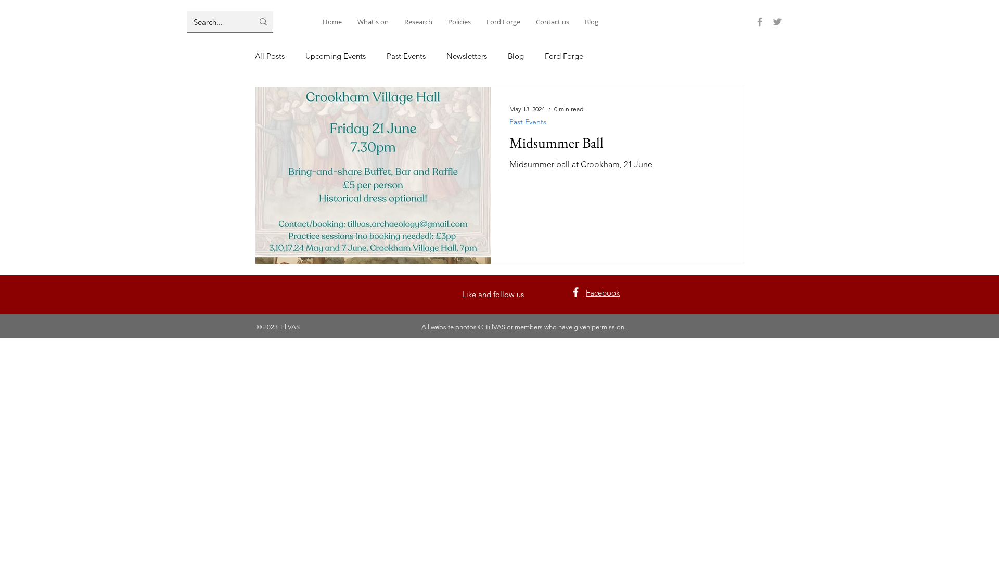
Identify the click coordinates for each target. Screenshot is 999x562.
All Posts (270, 56)
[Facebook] (759, 22)
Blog (516, 56)
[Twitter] (777, 22)
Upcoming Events (335, 56)
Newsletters (466, 56)
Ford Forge (564, 56)
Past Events (406, 56)
